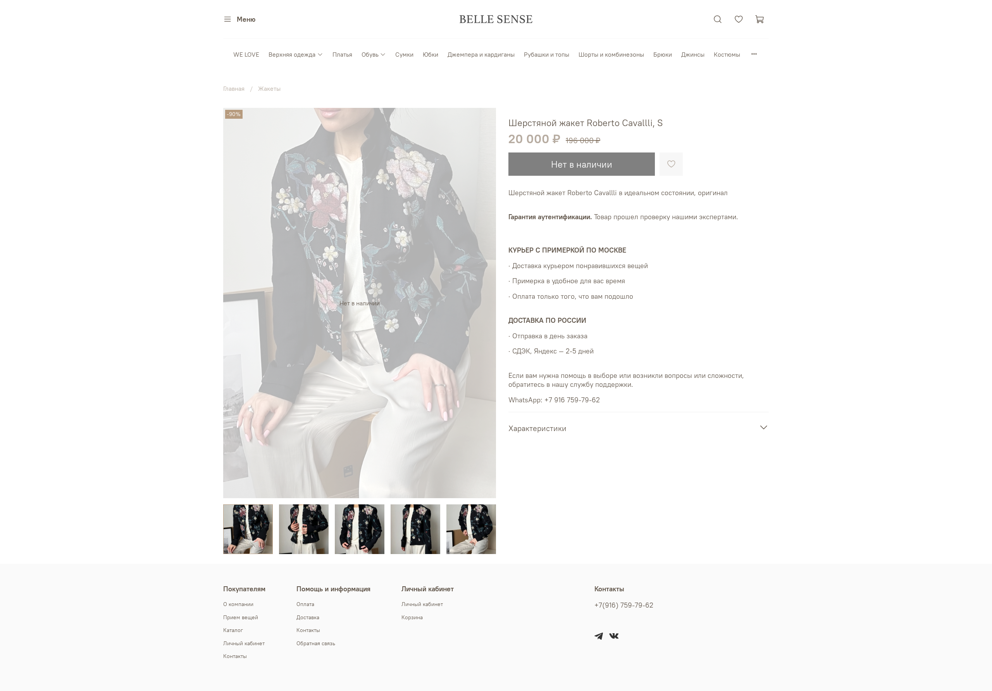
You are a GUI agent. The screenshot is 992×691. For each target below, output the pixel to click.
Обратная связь (315, 643)
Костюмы (727, 54)
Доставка (307, 617)
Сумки (404, 54)
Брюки (662, 54)
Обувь (370, 54)
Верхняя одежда (292, 54)
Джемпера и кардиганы (481, 54)
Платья (342, 54)
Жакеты (269, 88)
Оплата (305, 604)
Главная (234, 88)
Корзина (412, 617)
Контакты (235, 656)
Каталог (233, 630)
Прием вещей (240, 617)
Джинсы (692, 54)
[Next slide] (483, 303)
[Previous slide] (235, 303)
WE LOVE (246, 54)
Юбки (430, 54)
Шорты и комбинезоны (611, 54)
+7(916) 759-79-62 (623, 605)
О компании (238, 604)
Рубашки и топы (546, 54)
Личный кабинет (244, 643)
